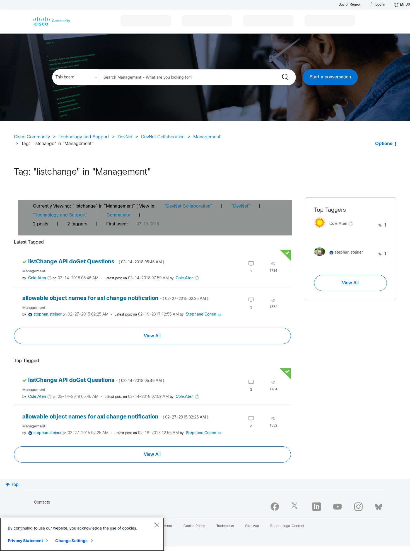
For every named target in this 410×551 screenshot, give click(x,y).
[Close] (157, 525)
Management (206, 137)
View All (152, 336)
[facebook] (275, 506)
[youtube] (337, 506)
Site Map (252, 526)
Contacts (42, 502)
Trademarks (225, 526)
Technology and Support (84, 137)
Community (118, 215)
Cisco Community (32, 137)
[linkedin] (316, 506)
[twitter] (295, 506)
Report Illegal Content (287, 526)
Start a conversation (330, 77)
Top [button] (15, 485)
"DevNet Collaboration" (188, 206)
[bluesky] (378, 505)
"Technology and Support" (60, 215)
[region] (82, 534)
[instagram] (358, 506)
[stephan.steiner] (340, 257)
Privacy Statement (25, 540)
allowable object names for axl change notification (115, 298)
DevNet (125, 137)
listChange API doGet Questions (96, 261)
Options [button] (383, 144)
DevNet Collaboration (163, 137)
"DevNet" (240, 206)
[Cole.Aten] (335, 230)
